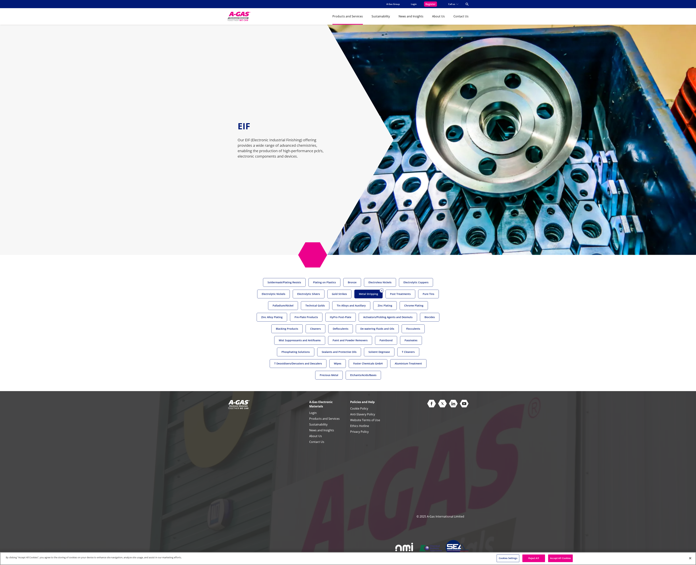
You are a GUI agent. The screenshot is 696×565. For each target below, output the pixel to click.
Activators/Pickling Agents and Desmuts (388, 317)
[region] (348, 558)
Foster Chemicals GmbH (368, 363)
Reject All (533, 558)
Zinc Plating (385, 305)
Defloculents (340, 328)
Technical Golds (315, 305)
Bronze (352, 282)
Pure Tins (428, 294)
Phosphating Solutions (295, 352)
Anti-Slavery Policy (362, 414)
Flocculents (413, 328)
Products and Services (347, 16)
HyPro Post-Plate (340, 317)
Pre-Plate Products (306, 317)
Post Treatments (400, 294)
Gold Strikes (339, 294)
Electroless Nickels (380, 282)
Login (313, 413)
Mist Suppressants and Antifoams (300, 340)
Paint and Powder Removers (350, 340)
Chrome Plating (413, 305)
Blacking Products (287, 328)
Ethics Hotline (359, 426)
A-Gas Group (393, 4)
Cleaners (315, 328)
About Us (438, 16)
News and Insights (411, 16)
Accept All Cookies (560, 558)
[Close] (690, 558)
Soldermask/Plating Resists (284, 282)
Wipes (337, 363)
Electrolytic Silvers (308, 294)
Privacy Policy (359, 432)
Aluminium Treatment (408, 363)
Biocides (429, 317)
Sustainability (381, 16)
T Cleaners (408, 352)
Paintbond (386, 340)
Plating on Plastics (324, 282)
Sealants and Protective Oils (339, 352)
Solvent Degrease (379, 352)
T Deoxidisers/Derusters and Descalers (298, 363)
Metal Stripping (368, 294)
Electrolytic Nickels (273, 294)
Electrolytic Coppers (415, 282)
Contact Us (461, 16)
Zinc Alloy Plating (272, 317)
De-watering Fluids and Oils (377, 328)
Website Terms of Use (365, 420)
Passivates (411, 340)
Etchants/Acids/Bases (363, 375)
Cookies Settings (508, 558)
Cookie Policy (359, 408)
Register (430, 4)
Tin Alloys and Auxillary (351, 305)
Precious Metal (329, 375)
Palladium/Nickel (283, 305)
